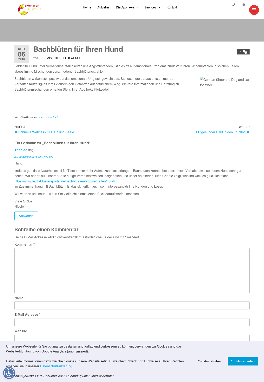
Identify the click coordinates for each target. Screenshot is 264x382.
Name (20, 298)
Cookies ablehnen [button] (210, 361)
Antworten (26, 215)
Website (20, 331)
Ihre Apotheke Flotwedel (60, 58)
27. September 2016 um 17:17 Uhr (33, 156)
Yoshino (20, 149)
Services (150, 7)
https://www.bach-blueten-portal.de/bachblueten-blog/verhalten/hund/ (64, 181)
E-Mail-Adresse (27, 314)
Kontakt (172, 7)
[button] (116, 376)
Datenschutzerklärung (56, 366)
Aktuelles (103, 7)
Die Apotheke (125, 7)
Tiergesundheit (48, 117)
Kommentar (24, 244)
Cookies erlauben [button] (243, 361)
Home (87, 7)
